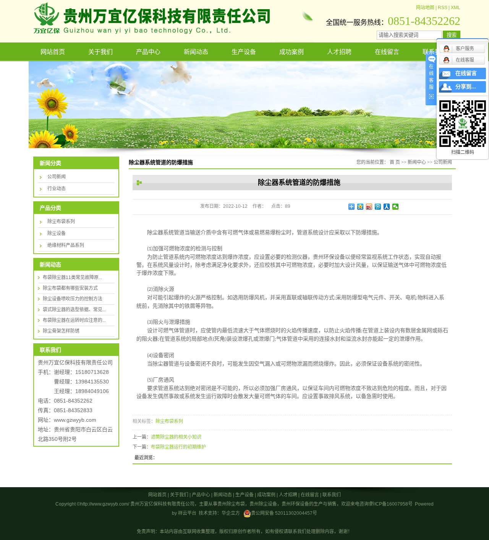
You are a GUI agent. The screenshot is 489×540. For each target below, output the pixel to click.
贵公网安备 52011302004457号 (284, 513)
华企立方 (231, 513)
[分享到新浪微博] (369, 207)
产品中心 (148, 52)
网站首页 (52, 52)
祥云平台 (187, 513)
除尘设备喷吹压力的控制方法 (72, 299)
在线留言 (387, 52)
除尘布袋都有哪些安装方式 (70, 288)
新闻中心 (417, 162)
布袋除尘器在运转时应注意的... (74, 320)
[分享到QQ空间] (360, 207)
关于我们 (100, 52)
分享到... (465, 87)
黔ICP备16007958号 (391, 504)
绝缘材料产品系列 (65, 245)
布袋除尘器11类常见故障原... (72, 277)
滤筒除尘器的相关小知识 (176, 437)
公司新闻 (56, 176)
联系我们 (435, 52)
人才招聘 (339, 52)
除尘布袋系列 (61, 221)
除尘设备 (56, 233)
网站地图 (425, 7)
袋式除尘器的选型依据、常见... (74, 309)
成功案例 (291, 52)
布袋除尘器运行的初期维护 (178, 447)
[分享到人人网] (387, 207)
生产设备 (244, 52)
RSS (442, 7)
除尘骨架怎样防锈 (61, 331)
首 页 (395, 162)
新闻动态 (196, 52)
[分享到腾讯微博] (378, 207)
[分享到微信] (395, 207)
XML (455, 7)
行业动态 (56, 188)
